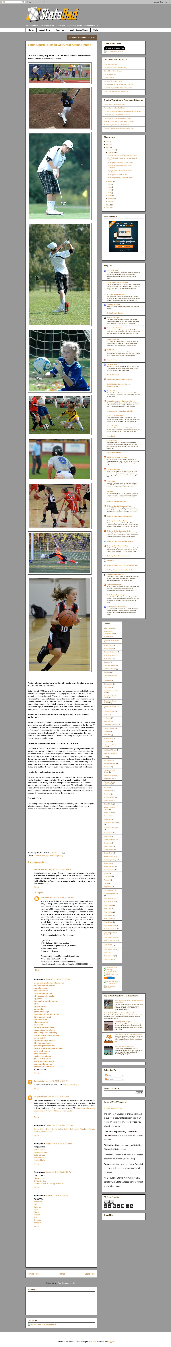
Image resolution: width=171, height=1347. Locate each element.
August (110, 181)
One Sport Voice (112, 391)
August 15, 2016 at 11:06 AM (58, 979)
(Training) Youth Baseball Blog (117, 546)
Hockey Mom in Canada (115, 313)
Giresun (37, 1220)
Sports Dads (108, 836)
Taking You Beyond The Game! (117, 457)
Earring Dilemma (109, 78)
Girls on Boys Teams (110, 725)
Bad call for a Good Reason (113, 71)
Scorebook (107, 794)
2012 (108, 147)
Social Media (108, 819)
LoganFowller (40, 1097)
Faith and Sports (109, 711)
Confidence (107, 687)
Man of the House (113, 375)
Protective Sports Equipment (109, 783)
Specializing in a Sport (111, 828)
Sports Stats (108, 863)
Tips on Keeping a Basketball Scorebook (117, 115)
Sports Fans (108, 843)
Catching (107, 662)
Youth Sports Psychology (116, 595)
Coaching (107, 672)
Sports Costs (39, 855)
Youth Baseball (108, 898)
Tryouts (106, 883)
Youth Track (108, 952)
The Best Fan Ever (110, 74)
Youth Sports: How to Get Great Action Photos (59, 44)
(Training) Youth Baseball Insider (118, 556)
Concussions (108, 684)
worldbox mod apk (70, 1085)
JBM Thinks (111, 350)
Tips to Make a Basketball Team (114, 104)
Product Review (109, 779)
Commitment (108, 680)
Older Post (90, 1274)
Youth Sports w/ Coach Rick (116, 607)
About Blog (44, 30)
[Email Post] (63, 852)
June (109, 187)
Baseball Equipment (110, 652)
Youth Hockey (108, 912)
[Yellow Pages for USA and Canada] (109, 978)
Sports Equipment (109, 839)
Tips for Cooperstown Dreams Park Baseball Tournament (122, 111)
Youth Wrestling (109, 959)
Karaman (38, 1202)
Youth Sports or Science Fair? (124, 1046)
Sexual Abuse (108, 800)
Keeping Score (108, 738)
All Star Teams (108, 645)
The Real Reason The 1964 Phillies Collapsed (118, 84)
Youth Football (108, 905)
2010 (108, 208)
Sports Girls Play (112, 426)
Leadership (107, 741)
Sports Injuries (108, 849)
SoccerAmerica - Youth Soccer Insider (120, 411)
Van (35, 1217)
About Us (60, 30)
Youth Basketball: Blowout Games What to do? (119, 1013)
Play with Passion (109, 763)
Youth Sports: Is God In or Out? (117, 175)
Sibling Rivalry (108, 804)
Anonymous (46, 897)
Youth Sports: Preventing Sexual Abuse (120, 163)
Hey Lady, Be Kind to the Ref (113, 81)
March (110, 195)
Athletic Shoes (108, 648)
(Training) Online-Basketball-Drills (119, 531)
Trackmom (110, 491)
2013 (108, 144)
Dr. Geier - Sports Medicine (116, 294)
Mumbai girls (46, 1131)
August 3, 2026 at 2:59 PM (57, 1195)
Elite (42, 1129)
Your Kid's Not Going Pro (115, 574)
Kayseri (37, 1215)
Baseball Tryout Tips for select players (116, 125)
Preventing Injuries (110, 775)
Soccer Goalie (108, 812)
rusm (93, 1341)
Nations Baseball (109, 753)
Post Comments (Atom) (67, 1283)
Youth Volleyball (109, 956)
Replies (40, 893)
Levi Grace (39, 869)
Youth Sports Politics (110, 941)
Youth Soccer (108, 915)
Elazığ (36, 1212)
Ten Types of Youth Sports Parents (115, 67)
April (109, 193)
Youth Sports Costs (79, 30)
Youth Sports (108, 922)
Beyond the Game (110, 655)
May (109, 190)
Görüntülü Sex (40, 1181)
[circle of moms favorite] (112, 988)
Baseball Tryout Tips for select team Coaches (118, 121)
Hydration (107, 731)
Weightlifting (107, 886)
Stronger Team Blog (114, 452)
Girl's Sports (108, 721)
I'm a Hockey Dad (113, 340)
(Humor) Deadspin (113, 317)
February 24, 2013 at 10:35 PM (58, 869)
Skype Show (39, 1178)
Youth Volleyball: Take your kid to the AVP (120, 177)
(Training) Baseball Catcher (116, 501)
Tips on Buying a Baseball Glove (114, 108)
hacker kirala (39, 1160)
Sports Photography (54, 855)
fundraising (107, 718)
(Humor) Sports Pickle (114, 328)
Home (31, 30)
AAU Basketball (109, 628)
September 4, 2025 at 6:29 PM (59, 1143)
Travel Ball (110, 560)
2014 (108, 141)
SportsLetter (111, 436)
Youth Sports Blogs (110, 925)
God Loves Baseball (110, 64)
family (106, 714)
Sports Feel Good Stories (115, 416)
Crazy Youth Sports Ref (111, 706)
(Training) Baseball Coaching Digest (119, 506)
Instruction (107, 735)
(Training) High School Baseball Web (119, 516)
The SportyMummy (113, 469)
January (111, 201)
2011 (108, 205)
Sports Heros (108, 846)
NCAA (106, 757)
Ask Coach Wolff (112, 270)
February (111, 198)
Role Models (108, 790)
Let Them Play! (112, 364)
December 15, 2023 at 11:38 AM (59, 1125)
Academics (107, 636)
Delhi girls (74, 1129)
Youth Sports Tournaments (108, 945)
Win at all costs (109, 890)
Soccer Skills (108, 816)
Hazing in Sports (109, 728)
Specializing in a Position (112, 822)
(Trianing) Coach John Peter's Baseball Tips (122, 565)
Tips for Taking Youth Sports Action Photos (117, 118)
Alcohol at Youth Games (111, 640)
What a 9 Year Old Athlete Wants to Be (116, 91)
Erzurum (37, 1207)
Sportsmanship (112, 441)
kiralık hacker (39, 1150)
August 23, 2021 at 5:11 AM (57, 1081)
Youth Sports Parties (110, 937)
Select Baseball (109, 797)
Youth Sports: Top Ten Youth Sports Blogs (128, 1034)
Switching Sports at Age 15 (123, 1022)
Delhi (36, 1129)
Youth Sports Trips (110, 949)
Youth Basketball (109, 902)
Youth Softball (108, 919)
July (109, 184)
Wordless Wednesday (111, 893)
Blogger (110, 1341)
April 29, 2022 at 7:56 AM (58, 1097)
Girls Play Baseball (113, 305)
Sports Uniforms (109, 866)
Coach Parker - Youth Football (117, 282)
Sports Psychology (110, 860)
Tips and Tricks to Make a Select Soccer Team (119, 128)
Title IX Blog (111, 481)
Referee (106, 787)
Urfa (36, 1209)
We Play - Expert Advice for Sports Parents (121, 570)
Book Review (108, 659)
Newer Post (33, 1274)
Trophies (107, 880)
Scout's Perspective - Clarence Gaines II (121, 401)
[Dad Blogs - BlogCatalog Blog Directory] (112, 973)
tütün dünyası (40, 1155)
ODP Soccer (108, 760)
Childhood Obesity (110, 669)
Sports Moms (108, 853)
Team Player (108, 876)
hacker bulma (40, 1157)
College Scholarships (110, 675)
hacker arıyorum (41, 1152)
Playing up (107, 767)
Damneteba (39, 1081)
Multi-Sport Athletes (110, 750)
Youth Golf (107, 908)
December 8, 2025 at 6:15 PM (58, 1172)
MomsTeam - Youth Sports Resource (119, 379)
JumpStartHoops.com (114, 360)
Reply (36, 887)
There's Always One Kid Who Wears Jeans (118, 88)
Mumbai (83, 1129)
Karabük (37, 1223)
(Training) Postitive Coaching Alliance (120, 541)
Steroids (106, 873)
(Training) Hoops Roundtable (117, 521)
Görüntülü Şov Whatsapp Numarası (49, 1183)
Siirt (35, 1204)
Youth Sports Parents (114, 585)
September (111, 152)
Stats (95, 30)
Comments (110, 1079)
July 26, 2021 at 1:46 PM (63, 897)
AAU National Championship (108, 632)
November (111, 150)
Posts (109, 1075)
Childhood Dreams (110, 665)
